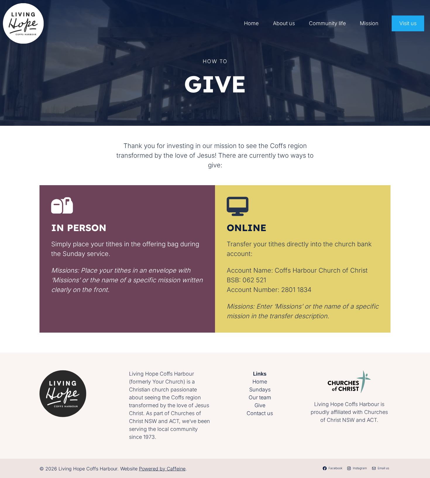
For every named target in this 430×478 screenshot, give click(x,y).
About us (284, 23)
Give (259, 405)
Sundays (260, 389)
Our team (260, 397)
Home (251, 23)
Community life (327, 23)
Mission (369, 23)
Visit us (408, 23)
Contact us (260, 413)
